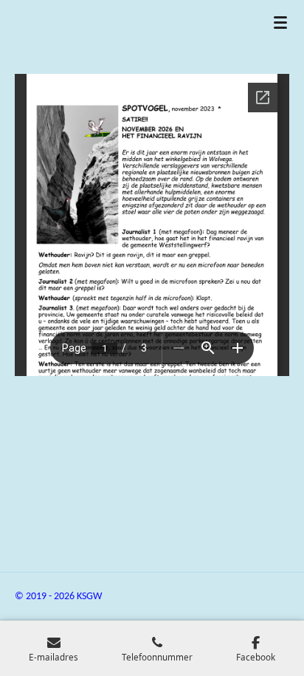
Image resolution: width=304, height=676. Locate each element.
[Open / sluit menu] (280, 22)
